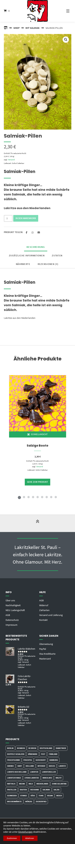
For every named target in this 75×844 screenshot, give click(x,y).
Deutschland (46, 748)
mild (31, 783)
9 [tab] (55, 497)
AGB (8, 615)
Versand (11, 159)
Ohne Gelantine (59, 783)
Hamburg (53, 760)
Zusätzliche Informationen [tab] (27, 255)
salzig (56, 789)
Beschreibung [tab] (36, 246)
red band (34, 789)
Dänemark (32, 754)
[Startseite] (37, 11)
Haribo (10, 766)
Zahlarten (44, 610)
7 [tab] (46, 497)
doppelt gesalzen (15, 754)
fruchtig (27, 760)
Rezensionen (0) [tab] (48, 264)
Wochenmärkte (14, 801)
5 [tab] (37, 497)
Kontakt (43, 619)
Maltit (59, 778)
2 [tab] (24, 497)
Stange (23, 795)
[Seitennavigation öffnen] (64, 11)
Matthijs (11, 783)
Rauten (23, 789)
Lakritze (34, 772)
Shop (16, 27)
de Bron (32, 748)
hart (19, 766)
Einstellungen (25, 831)
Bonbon (21, 748)
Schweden (12, 795)
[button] (66, 39)
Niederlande (42, 783)
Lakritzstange (14, 778)
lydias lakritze (32, 778)
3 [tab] (28, 497)
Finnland (53, 754)
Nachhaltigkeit (13, 605)
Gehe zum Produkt (37, 482)
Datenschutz (12, 619)
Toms (41, 795)
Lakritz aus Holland (17, 772)
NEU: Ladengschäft (15, 610)
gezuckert (41, 760)
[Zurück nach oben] (37, 523)
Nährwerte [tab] (23, 264)
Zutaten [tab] (57, 255)
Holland (30, 766)
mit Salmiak (32, 27)
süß (33, 795)
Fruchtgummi (13, 760)
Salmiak (46, 789)
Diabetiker (61, 748)
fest (43, 754)
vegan (50, 795)
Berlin (10, 748)
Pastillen (11, 789)
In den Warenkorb (26, 218)
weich (59, 795)
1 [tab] (19, 497)
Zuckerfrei (41, 801)
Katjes (52, 766)
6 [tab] (42, 497)
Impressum (11, 624)
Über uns (10, 600)
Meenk (22, 783)
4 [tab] (33, 497)
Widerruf (43, 605)
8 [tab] (51, 497)
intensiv (41, 766)
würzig (28, 801)
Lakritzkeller (49, 772)
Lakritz (62, 766)
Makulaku (47, 778)
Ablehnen (29, 838)
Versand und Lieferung (51, 615)
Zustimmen (12, 838)
